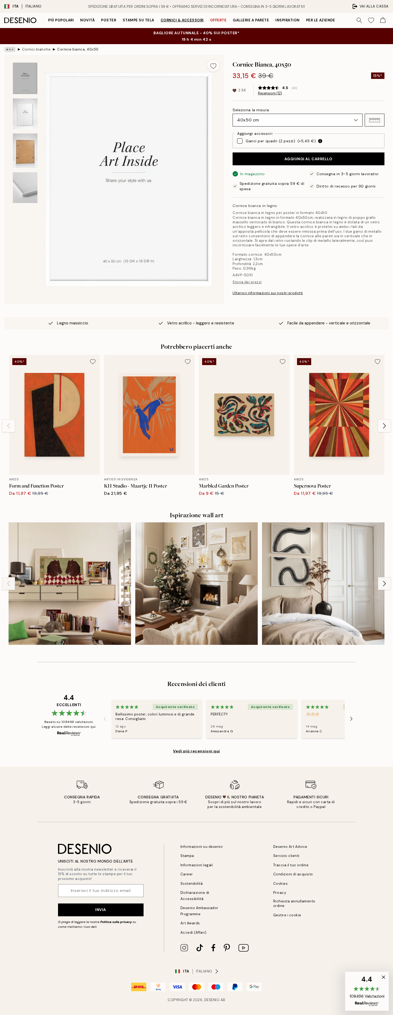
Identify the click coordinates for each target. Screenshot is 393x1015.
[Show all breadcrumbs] (10, 49)
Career (186, 874)
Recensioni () (270, 93)
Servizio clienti (286, 855)
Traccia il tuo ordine (291, 865)
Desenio (212, 1000)
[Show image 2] (25, 113)
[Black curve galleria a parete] (323, 583)
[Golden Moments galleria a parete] (196, 583)
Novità (87, 20)
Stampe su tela (138, 20)
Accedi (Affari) (193, 932)
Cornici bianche (36, 49)
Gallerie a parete (251, 20)
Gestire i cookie (287, 915)
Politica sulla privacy (116, 922)
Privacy (279, 892)
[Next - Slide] (384, 425)
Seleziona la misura (251, 110)
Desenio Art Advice (290, 846)
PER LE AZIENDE (320, 20)
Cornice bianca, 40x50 (78, 49)
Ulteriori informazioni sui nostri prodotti (268, 293)
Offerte (218, 20)
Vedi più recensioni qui (196, 751)
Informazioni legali (196, 865)
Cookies (280, 883)
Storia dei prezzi (247, 282)
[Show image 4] (25, 187)
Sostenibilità (191, 883)
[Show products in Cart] (383, 20)
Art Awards (190, 923)
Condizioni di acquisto (293, 874)
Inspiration (287, 20)
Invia (100, 909)
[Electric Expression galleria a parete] (70, 583)
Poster (108, 20)
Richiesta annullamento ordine (294, 903)
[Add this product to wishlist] (213, 65)
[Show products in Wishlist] (371, 20)
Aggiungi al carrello (308, 158)
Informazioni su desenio (201, 846)
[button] (374, 120)
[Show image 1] (25, 78)
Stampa (187, 855)
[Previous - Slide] (8, 425)
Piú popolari (61, 20)
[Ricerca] (359, 20)
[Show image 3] (25, 150)
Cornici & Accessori (182, 20)
